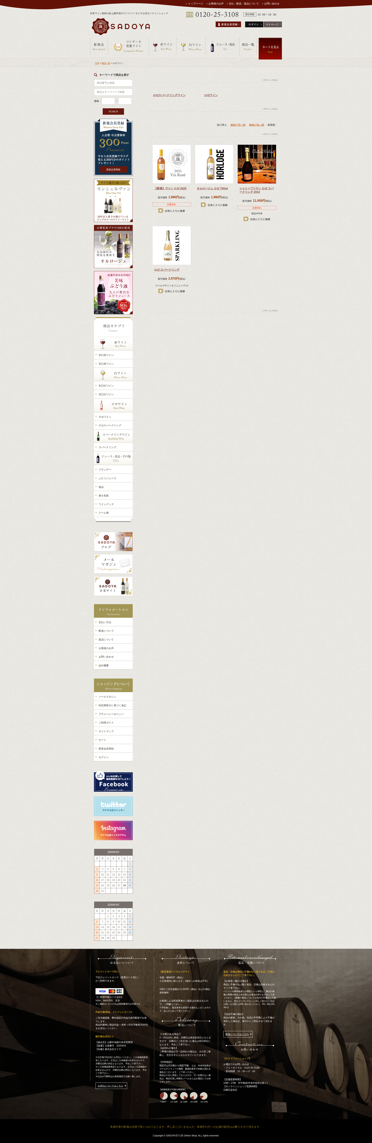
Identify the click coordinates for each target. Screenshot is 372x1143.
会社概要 (104, 665)
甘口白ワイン (106, 394)
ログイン (104, 757)
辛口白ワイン (106, 385)
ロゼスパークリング (110, 425)
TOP (97, 63)
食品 (101, 487)
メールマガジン (107, 696)
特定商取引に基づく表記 (112, 705)
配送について (106, 630)
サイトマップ (106, 731)
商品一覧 (106, 63)
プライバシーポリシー (111, 714)
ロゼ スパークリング (166, 269)
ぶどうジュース (107, 478)
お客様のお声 (216, 3)
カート (102, 739)
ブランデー (105, 469)
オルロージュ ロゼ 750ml (212, 188)
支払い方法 (105, 622)
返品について (106, 639)
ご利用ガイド (106, 722)
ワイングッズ (106, 504)
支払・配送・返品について (244, 3)
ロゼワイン (105, 416)
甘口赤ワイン (106, 363)
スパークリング (107, 447)
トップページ (195, 3)
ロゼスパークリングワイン (169, 95)
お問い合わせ (271, 3)
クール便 (104, 512)
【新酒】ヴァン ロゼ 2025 (170, 188)
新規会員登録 (113, 169)
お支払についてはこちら (110, 1085)
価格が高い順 (256, 124)
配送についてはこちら (237, 1034)
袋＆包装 (104, 495)
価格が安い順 (237, 124)
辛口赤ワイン (106, 355)
